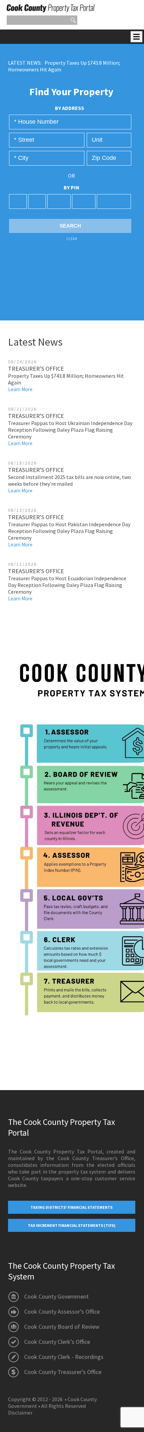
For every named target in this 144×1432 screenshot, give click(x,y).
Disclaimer (20, 1412)
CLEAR (71, 238)
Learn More (20, 389)
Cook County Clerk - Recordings (63, 1357)
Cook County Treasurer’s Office (62, 1372)
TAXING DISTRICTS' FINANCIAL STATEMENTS (71, 1207)
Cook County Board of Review (61, 1326)
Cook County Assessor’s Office (62, 1311)
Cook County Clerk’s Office (57, 1342)
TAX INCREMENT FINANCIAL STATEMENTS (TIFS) (72, 1225)
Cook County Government (56, 1296)
